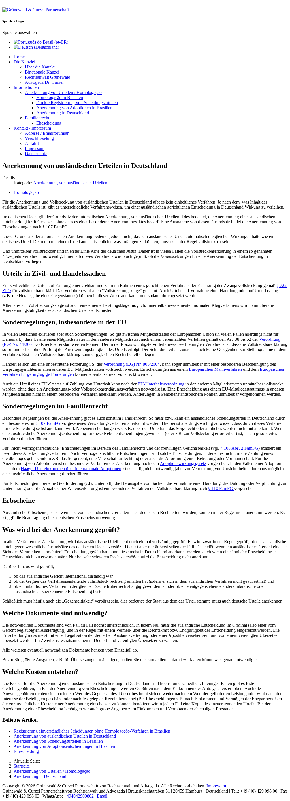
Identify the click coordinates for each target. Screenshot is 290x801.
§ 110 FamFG (221, 488)
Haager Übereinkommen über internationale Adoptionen (71, 468)
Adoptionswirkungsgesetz (183, 463)
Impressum (216, 785)
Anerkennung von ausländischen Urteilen (70, 182)
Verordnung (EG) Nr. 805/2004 (131, 364)
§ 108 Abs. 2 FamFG (239, 448)
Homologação (26, 192)
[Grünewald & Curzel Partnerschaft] (35, 9)
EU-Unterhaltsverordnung (161, 384)
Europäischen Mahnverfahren (215, 369)
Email (102, 796)
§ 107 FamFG (48, 423)
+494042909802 (79, 796)
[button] (24, 61)
